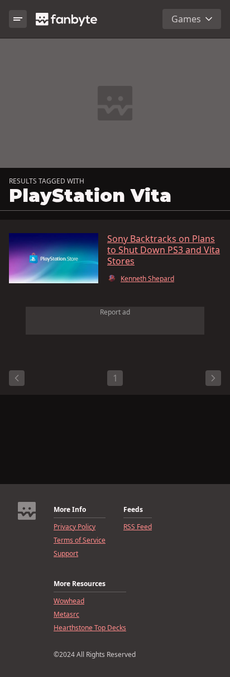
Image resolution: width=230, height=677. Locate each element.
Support (66, 553)
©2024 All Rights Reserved (95, 654)
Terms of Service (80, 540)
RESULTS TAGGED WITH (46, 181)
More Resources (80, 583)
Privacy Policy (74, 527)
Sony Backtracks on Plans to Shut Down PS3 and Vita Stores (163, 250)
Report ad (115, 312)
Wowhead (69, 601)
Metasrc (66, 614)
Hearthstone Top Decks (90, 627)
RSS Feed (137, 527)
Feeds (133, 509)
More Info (70, 509)
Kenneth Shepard (147, 278)
